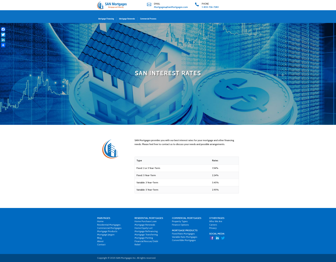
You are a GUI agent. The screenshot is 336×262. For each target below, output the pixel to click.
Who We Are (215, 221)
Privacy (213, 228)
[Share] (3, 45)
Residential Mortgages (108, 224)
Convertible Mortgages (184, 240)
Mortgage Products (107, 231)
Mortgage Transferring (146, 234)
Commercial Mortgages (109, 228)
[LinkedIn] (3, 39)
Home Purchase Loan (146, 221)
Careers (213, 224)
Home (100, 221)
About (100, 241)
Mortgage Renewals (127, 18)
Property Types (180, 221)
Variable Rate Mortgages (184, 237)
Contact (101, 244)
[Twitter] (3, 34)
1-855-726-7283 (210, 7)
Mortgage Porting (144, 237)
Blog (99, 237)
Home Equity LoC (144, 228)
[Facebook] (3, 29)
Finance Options (180, 224)
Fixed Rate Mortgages (183, 233)
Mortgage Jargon (105, 234)
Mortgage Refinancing (146, 231)
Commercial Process (148, 18)
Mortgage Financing (106, 18)
